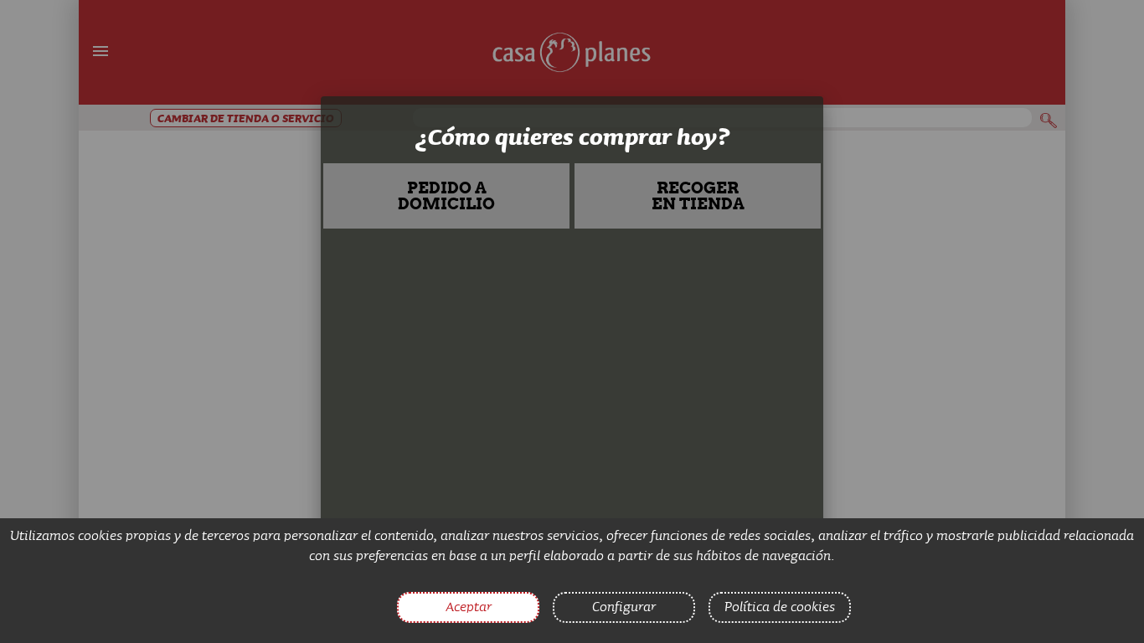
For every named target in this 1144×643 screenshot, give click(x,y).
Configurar (624, 606)
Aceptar (469, 606)
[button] (446, 196)
